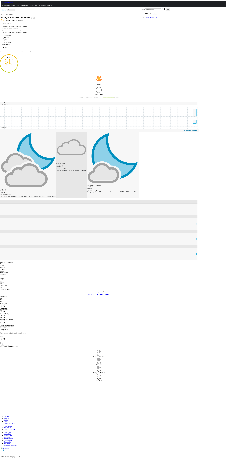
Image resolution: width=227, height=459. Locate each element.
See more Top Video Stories (98, 294)
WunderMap (187, 130)
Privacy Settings (8, 438)
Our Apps (6, 416)
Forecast (6, 41)
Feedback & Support (9, 429)
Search (143, 9)
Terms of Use (7, 434)
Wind (5, 39)
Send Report (6, 44)
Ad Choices (7, 443)
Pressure (6, 37)
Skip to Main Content (7, 2)
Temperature (7, 35)
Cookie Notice (8, 440)
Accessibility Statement (10, 445)
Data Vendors (7, 442)
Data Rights (7, 437)
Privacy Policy (8, 435)
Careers (6, 421)
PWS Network (8, 426)
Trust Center (7, 432)
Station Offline (8, 42)
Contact (6, 420)
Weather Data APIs (9, 423)
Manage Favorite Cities (151, 17)
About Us (6, 418)
